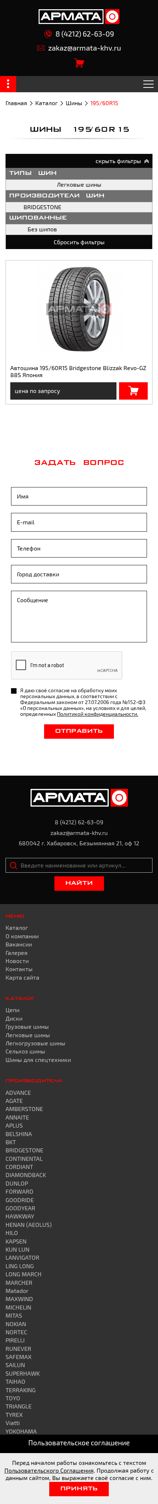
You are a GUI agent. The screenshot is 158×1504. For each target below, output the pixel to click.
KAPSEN (16, 1241)
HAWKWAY (20, 1216)
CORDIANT (19, 1166)
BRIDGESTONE (42, 206)
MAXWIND (19, 1298)
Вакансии (19, 944)
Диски (14, 1018)
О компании (22, 935)
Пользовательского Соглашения (49, 1470)
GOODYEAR (20, 1207)
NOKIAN (16, 1323)
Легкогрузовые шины (35, 1042)
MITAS (14, 1315)
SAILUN (15, 1364)
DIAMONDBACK (26, 1174)
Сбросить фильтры (79, 241)
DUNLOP (17, 1183)
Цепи (12, 1009)
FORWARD (19, 1191)
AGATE (14, 1100)
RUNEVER (18, 1348)
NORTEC (16, 1331)
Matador (17, 1290)
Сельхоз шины (25, 1051)
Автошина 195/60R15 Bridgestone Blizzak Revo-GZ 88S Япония (78, 371)
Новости (17, 960)
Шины (74, 102)
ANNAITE (17, 1117)
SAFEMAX (19, 1356)
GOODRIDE (20, 1199)
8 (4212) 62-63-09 (84, 34)
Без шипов (42, 228)
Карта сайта (22, 977)
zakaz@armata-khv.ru (84, 48)
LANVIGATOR (22, 1257)
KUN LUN (17, 1249)
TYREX (14, 1414)
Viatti (13, 1422)
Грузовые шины (27, 1026)
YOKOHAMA (21, 1431)
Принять (79, 1489)
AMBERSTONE (24, 1108)
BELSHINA (19, 1133)
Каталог (46, 102)
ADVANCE (18, 1092)
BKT (11, 1141)
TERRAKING (21, 1389)
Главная (16, 102)
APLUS (14, 1125)
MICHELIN (18, 1307)
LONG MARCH (24, 1273)
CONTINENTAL (24, 1158)
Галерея (17, 952)
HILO (12, 1232)
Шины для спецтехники (38, 1059)
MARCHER (19, 1282)
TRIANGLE (19, 1406)
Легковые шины (79, 184)
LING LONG (20, 1265)
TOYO (13, 1397)
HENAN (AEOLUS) (29, 1224)
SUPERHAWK (23, 1373)
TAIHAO (15, 1381)
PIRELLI (15, 1339)
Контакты (19, 968)
